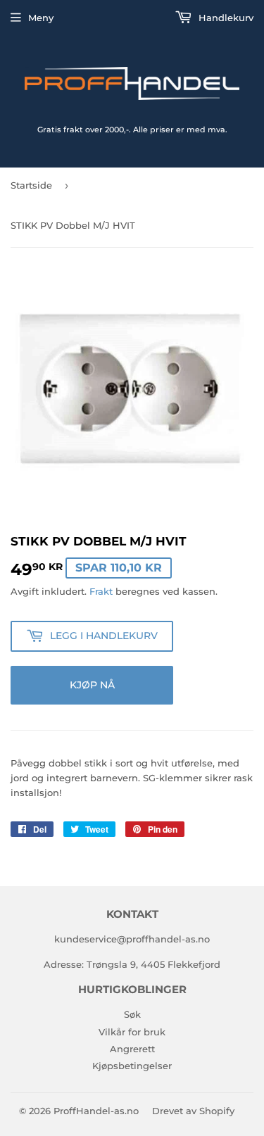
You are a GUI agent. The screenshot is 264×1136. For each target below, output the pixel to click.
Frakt (101, 591)
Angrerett (132, 1048)
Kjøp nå (92, 685)
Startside (31, 185)
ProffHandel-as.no (96, 1110)
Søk (132, 1014)
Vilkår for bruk (132, 1031)
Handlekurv (224, 17)
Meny (41, 17)
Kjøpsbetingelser (132, 1065)
